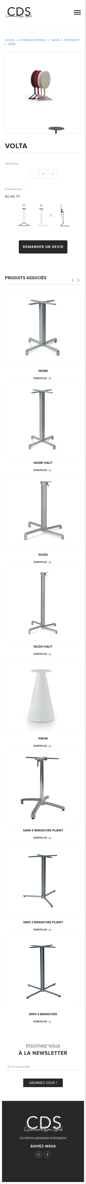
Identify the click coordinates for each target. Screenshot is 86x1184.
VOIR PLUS (40, 378)
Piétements (71, 40)
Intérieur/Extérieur (33, 40)
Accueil (10, 40)
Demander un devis (43, 247)
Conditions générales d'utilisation (43, 1138)
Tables (55, 40)
